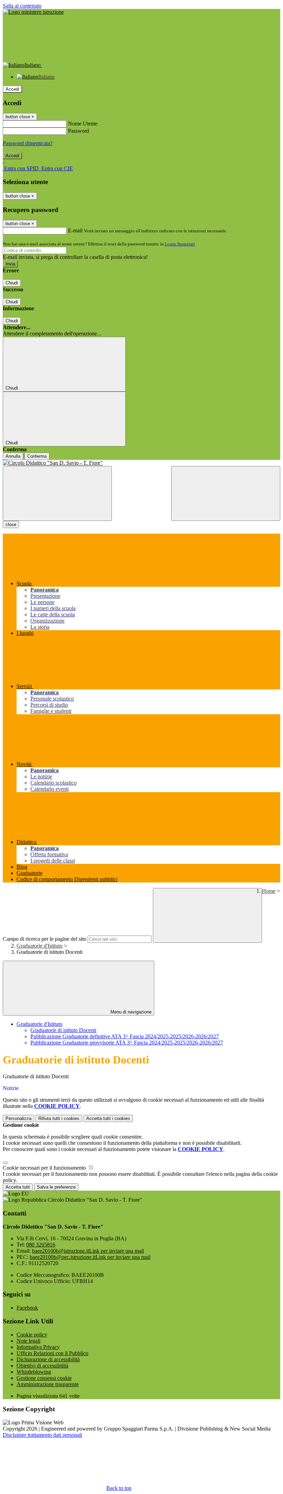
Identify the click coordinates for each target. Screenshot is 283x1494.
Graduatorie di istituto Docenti (63, 1030)
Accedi (12, 89)
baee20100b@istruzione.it (88, 1251)
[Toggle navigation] (57, 493)
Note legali (28, 1341)
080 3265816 (40, 1245)
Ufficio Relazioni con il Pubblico (52, 1353)
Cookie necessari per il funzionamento (45, 1168)
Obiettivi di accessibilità (42, 1366)
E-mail (75, 230)
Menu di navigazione (130, 1011)
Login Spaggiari (180, 243)
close (11, 524)
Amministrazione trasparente (48, 1384)
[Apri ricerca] (225, 493)
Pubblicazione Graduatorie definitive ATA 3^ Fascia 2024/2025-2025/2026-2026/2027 (124, 1036)
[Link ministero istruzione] (33, 12)
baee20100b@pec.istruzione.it (90, 1257)
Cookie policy (32, 1334)
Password (78, 131)
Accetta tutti (108, 1118)
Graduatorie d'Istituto (39, 946)
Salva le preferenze (56, 1187)
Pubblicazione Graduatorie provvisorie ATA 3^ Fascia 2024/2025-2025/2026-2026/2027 (126, 1043)
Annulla (13, 456)
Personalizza (18, 1118)
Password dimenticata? (27, 143)
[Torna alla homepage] (141, 463)
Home (268, 891)
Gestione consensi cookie (44, 1378)
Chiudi (12, 282)
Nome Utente (82, 124)
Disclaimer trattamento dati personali (42, 1435)
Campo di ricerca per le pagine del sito (44, 939)
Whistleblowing (34, 1372)
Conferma (37, 456)
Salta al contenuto (22, 6)
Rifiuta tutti (58, 1118)
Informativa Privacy (38, 1347)
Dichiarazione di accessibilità (48, 1359)
